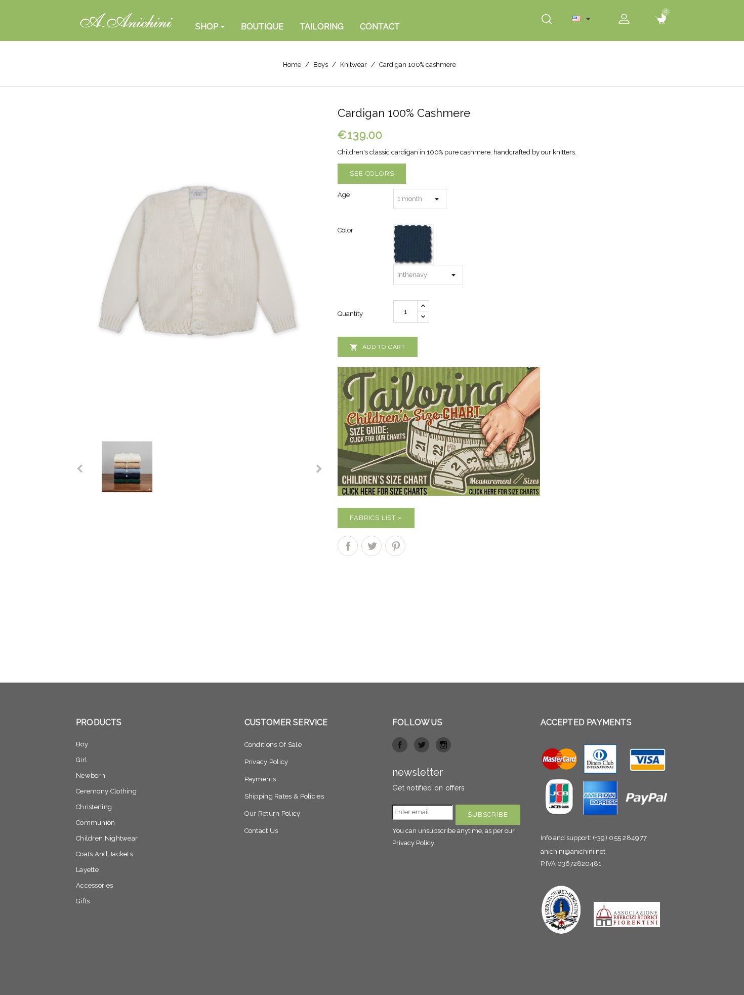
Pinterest (395, 545)
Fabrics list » (376, 518)
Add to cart (377, 347)
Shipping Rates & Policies (284, 796)
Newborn (90, 775)
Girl (81, 760)
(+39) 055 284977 (620, 838)
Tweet (371, 545)
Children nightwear (107, 838)
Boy (82, 744)
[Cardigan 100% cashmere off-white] (199, 261)
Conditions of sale (273, 744)
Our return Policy (272, 813)
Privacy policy (266, 762)
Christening (94, 807)
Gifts (83, 901)
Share (347, 545)
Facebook (399, 744)
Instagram (443, 744)
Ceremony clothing (106, 791)
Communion (95, 822)
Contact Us (261, 830)
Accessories (94, 885)
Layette (87, 869)
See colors (372, 173)
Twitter (421, 744)
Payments (260, 779)
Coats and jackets (104, 854)
